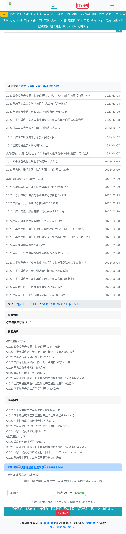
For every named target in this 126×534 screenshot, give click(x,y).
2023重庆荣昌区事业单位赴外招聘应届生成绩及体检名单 (40, 383)
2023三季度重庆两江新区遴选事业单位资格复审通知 (37, 270)
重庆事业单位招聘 (48, 86)
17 (47, 304)
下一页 (72, 304)
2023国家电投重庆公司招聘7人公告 (27, 145)
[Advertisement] (63, 57)
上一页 (26, 304)
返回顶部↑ (63, 513)
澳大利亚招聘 (69, 481)
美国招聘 (41, 481)
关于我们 (17, 508)
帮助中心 (94, 508)
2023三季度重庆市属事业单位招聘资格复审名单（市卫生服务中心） (46, 229)
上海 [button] (12, 14)
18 (50, 304)
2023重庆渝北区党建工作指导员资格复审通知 (34, 457)
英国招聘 (96, 481)
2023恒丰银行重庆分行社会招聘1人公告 (30, 357)
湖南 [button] (74, 14)
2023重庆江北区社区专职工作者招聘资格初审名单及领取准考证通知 (47, 378)
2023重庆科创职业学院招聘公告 (26, 372)
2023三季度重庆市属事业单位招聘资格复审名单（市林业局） (42, 278)
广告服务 (43, 508)
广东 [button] (39, 14)
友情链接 (12, 467)
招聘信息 (90, 522)
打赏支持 (30, 508)
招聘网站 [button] (83, 26)
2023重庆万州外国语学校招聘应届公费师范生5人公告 (37, 253)
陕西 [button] (5, 20)
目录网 (63, 502)
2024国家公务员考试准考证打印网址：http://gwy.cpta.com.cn (44, 452)
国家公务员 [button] (104, 20)
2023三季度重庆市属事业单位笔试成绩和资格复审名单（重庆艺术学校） (48, 237)
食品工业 (52, 502)
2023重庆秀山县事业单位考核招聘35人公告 (32, 203)
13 (32, 304)
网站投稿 (82, 5)
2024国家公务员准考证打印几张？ (27, 367)
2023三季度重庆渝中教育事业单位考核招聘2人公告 (36, 195)
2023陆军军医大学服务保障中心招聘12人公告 (33, 127)
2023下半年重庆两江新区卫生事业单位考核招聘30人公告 (41, 351)
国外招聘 (29, 481)
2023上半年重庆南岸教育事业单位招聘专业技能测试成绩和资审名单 (46, 262)
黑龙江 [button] (55, 20)
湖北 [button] (60, 14)
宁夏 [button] (86, 20)
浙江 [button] (88, 14)
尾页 (79, 304)
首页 (23, 86)
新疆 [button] (63, 20)
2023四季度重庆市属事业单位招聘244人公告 (34, 346)
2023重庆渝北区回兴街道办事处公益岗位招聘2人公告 (38, 362)
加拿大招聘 (53, 481)
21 (62, 304)
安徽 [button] (122, 14)
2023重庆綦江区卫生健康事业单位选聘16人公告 (34, 286)
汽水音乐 (32, 474)
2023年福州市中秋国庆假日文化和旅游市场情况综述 (37, 111)
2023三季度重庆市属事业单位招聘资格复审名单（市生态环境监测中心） (48, 95)
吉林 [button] (47, 20)
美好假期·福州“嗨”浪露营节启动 (24, 179)
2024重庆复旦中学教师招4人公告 (26, 245)
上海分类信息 (39, 502)
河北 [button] (108, 14)
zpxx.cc (48, 522)
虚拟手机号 (88, 502)
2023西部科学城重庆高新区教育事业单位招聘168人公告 (39, 187)
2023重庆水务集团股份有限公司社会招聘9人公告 (35, 211)
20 (58, 304)
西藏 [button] (93, 20)
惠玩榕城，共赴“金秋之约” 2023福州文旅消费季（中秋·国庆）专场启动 (48, 153)
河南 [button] (101, 14)
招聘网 (71, 502)
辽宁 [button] (40, 20)
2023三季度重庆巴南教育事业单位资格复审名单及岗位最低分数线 (45, 119)
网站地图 (68, 508)
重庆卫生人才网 (16, 341)
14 (36, 304)
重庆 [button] (32, 14)
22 (65, 304)
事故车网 (21, 474)
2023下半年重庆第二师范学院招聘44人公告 (33, 388)
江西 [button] (67, 14)
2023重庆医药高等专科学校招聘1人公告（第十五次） (37, 103)
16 (43, 304)
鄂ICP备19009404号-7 (63, 526)
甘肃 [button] (79, 20)
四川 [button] (53, 14)
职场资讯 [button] (55, 26)
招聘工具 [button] (43, 26)
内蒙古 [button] (71, 20)
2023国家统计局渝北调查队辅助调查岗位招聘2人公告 (37, 169)
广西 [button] (26, 20)
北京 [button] (19, 14)
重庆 (32, 86)
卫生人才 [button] (118, 20)
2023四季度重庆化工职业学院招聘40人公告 (32, 161)
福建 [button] (46, 14)
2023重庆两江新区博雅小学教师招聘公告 (30, 137)
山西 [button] (115, 14)
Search (79, 492)
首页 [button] (4, 14)
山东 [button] (94, 14)
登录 (54, 5)
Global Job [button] (69, 26)
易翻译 (11, 474)
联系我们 (56, 508)
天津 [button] (26, 14)
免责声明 (81, 508)
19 (54, 304)
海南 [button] (12, 20)
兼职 (78, 502)
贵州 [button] (19, 20)
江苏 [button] (81, 14)
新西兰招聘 (84, 481)
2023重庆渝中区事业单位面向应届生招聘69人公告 (36, 295)
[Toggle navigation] (112, 5)
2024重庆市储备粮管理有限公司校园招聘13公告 (34, 221)
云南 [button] (33, 20)
